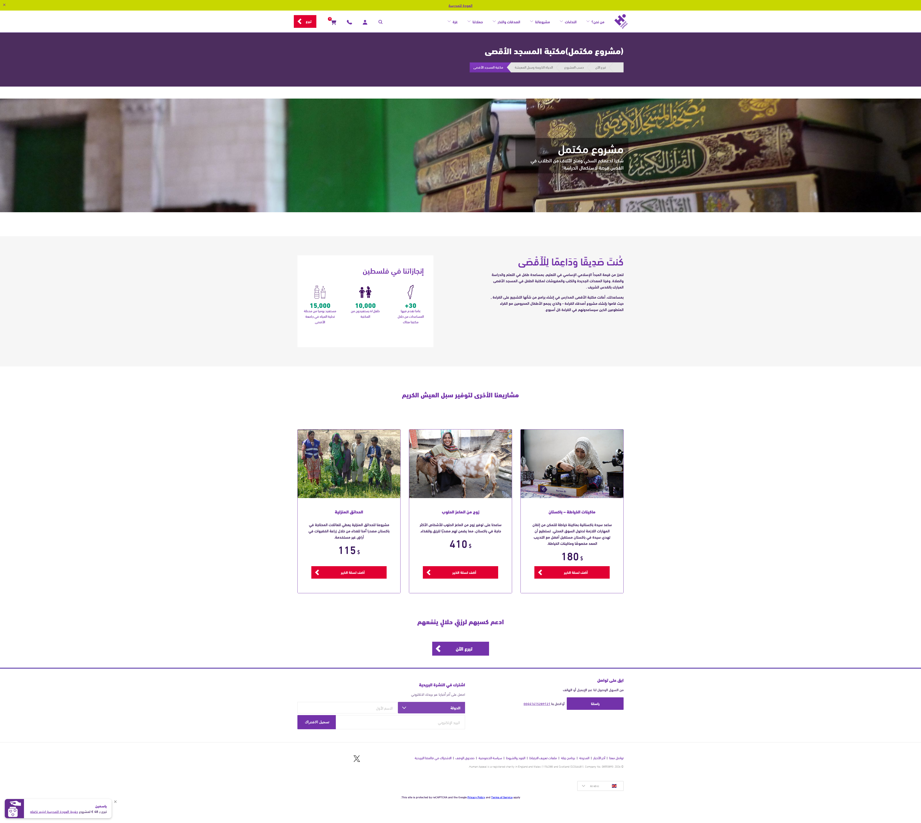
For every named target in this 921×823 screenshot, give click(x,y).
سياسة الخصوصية (490, 758)
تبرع (309, 21)
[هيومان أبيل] (621, 21)
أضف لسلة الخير (576, 572)
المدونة (584, 758)
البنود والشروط (515, 758)
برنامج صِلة (568, 758)
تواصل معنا (616, 758)
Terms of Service (502, 796)
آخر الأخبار (599, 758)
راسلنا (595, 703)
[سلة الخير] (333, 23)
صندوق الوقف (464, 758)
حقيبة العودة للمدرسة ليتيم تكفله (54, 811)
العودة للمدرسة (460, 5)
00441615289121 (537, 703)
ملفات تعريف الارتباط (543, 758)
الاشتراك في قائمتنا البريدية (433, 758)
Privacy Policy (476, 796)
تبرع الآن (464, 648)
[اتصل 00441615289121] (349, 23)
